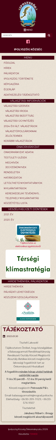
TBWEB (33, 434)
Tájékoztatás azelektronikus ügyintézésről (28, 244)
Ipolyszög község (28, 49)
